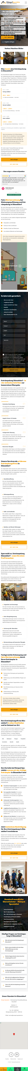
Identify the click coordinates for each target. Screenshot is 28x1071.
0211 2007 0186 (14, 164)
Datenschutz (13, 1059)
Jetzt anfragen (14, 159)
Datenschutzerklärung (7, 365)
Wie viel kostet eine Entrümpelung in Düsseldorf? (14, 941)
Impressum (20, 1059)
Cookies (7, 1059)
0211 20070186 (17, 843)
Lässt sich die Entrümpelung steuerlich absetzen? (15, 985)
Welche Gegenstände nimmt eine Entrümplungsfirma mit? (15, 956)
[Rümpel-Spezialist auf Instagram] (17, 1054)
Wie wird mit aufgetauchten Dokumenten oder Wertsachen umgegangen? (15, 978)
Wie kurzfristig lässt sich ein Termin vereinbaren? (14, 964)
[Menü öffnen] (26, 2)
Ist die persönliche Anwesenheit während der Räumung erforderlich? (15, 971)
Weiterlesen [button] (5, 184)
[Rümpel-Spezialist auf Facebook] (11, 1054)
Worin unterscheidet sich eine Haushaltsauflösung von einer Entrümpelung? (14, 949)
